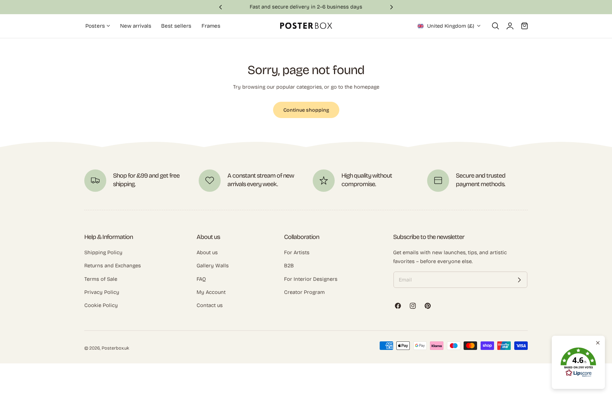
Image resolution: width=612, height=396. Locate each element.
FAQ (201, 279)
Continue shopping (306, 110)
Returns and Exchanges (112, 265)
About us (207, 252)
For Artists (297, 252)
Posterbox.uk (115, 348)
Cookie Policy (101, 305)
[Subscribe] (519, 279)
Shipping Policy (103, 252)
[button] (495, 25)
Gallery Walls (213, 265)
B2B (289, 265)
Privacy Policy (101, 292)
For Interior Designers (311, 279)
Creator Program (304, 292)
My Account (211, 292)
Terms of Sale (100, 279)
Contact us (210, 305)
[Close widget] (598, 343)
